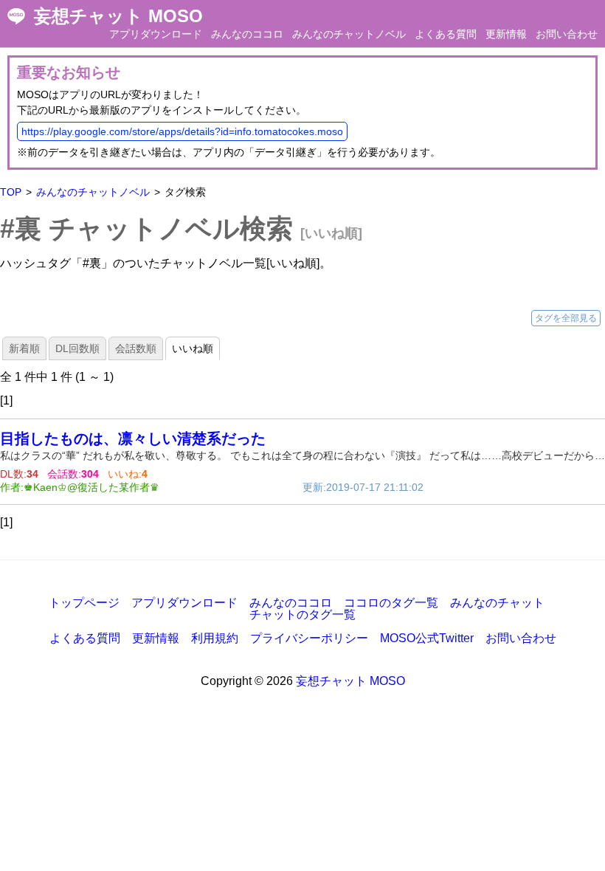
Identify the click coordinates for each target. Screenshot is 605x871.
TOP (10, 192)
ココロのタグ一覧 (391, 602)
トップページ (84, 602)
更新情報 (506, 34)
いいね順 (192, 348)
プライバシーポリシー (309, 638)
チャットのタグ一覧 (302, 614)
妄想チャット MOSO (118, 16)
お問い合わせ (567, 34)
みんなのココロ (247, 34)
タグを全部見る (566, 318)
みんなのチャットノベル (349, 34)
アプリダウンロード (155, 34)
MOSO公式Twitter (427, 638)
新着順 (24, 348)
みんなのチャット (497, 602)
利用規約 (214, 638)
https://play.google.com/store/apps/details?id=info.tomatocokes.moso (182, 131)
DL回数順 (77, 348)
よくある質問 (446, 34)
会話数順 (135, 348)
